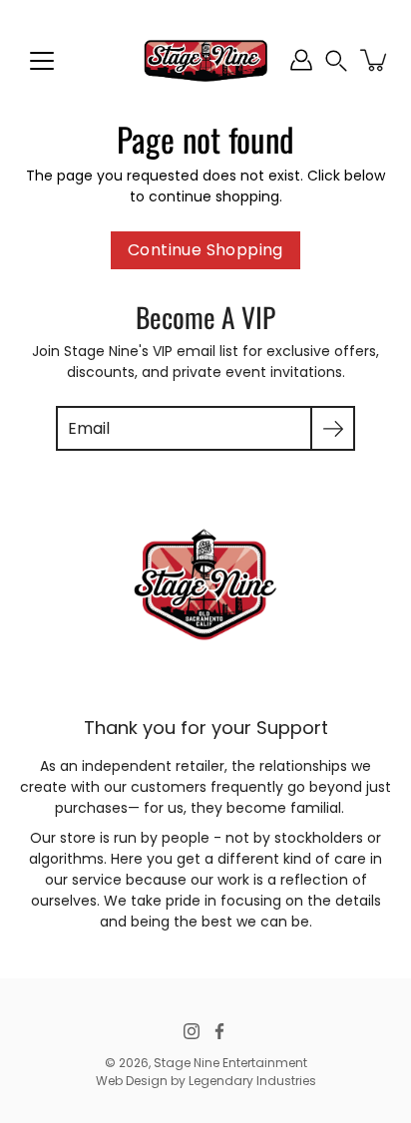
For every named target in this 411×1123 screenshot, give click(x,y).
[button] (336, 60)
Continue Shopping (205, 249)
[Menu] (42, 61)
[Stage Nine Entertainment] (205, 60)
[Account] (301, 60)
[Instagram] (192, 1031)
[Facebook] (219, 1031)
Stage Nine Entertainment (230, 1062)
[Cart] (375, 60)
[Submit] (332, 428)
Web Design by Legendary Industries (206, 1080)
